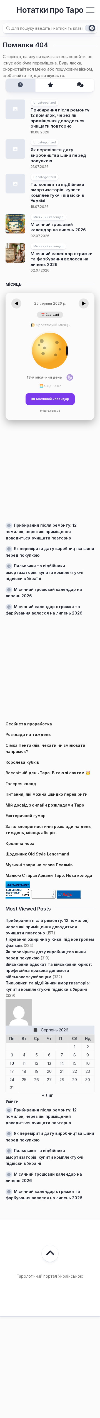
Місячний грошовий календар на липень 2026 (58, 227)
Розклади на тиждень (28, 734)
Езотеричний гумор (26, 815)
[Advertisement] (50, 470)
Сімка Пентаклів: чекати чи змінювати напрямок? (45, 748)
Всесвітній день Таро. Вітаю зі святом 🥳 (48, 772)
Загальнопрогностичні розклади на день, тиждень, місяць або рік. (49, 829)
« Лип (48, 1095)
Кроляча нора (20, 843)
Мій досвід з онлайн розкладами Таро (45, 805)
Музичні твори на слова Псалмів (39, 864)
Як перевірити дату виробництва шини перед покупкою (58, 155)
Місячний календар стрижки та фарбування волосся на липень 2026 (61, 259)
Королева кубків (22, 762)
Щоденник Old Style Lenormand (37, 854)
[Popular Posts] (50, 85)
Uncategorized (44, 103)
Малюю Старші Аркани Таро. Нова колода (49, 875)
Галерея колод (21, 783)
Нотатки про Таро (49, 10)
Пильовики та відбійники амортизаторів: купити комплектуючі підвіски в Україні (57, 192)
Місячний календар (48, 217)
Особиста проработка (29, 724)
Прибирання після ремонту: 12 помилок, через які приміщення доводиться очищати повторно (61, 118)
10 (12, 1063)
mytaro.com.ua (50, 410)
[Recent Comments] (79, 85)
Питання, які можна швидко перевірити (47, 794)
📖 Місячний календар (50, 399)
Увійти (12, 1101)
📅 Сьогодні (50, 315)
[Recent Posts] (20, 85)
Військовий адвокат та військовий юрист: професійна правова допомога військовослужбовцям (49, 970)
